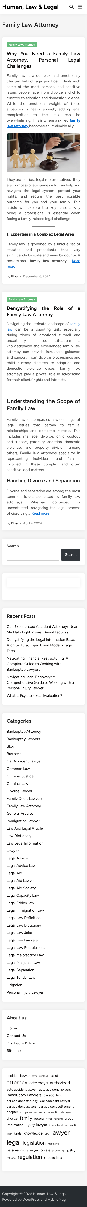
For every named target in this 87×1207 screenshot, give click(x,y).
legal (14, 1142)
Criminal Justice (20, 776)
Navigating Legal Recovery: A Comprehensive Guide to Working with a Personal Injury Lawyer (40, 682)
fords (49, 1118)
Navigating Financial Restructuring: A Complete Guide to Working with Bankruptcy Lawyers (37, 664)
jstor (9, 1133)
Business (14, 754)
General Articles (20, 813)
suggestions (53, 1158)
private (45, 1150)
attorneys (38, 1082)
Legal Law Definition (24, 918)
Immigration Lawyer (23, 821)
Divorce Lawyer (19, 791)
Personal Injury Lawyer (25, 992)
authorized (60, 1082)
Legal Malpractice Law (25, 955)
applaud (43, 1075)
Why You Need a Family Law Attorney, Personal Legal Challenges (43, 60)
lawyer (60, 1132)
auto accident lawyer (22, 1089)
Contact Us (16, 1035)
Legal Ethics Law (20, 903)
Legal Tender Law (21, 977)
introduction (71, 1125)
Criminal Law (17, 783)
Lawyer (13, 850)
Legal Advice (17, 858)
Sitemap (14, 1050)
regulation (30, 1157)
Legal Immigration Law (25, 910)
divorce (12, 1119)
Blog (10, 746)
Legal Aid (14, 873)
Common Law (18, 768)
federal (39, 1119)
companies (26, 1112)
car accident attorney (22, 1101)
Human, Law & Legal (30, 6)
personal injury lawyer (22, 1150)
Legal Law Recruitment (26, 947)
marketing (53, 1143)
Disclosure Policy (21, 1043)
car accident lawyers (22, 1106)
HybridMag (57, 1199)
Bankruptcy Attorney (24, 731)
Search (13, 546)
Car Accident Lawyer (24, 761)
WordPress (31, 1199)
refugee (11, 1157)
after (34, 1075)
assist (54, 1076)
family (26, 1118)
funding (58, 1118)
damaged (66, 1112)
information (15, 1125)
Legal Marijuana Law (23, 962)
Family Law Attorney (22, 44)
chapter (12, 1112)
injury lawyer (36, 1124)
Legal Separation (20, 970)
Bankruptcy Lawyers (23, 739)
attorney (17, 1082)
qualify (70, 1150)
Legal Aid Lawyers (21, 880)
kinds (18, 1133)
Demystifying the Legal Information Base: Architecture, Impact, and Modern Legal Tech (41, 645)
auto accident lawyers (55, 1089)
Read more (40, 513)
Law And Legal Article (25, 828)
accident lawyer (18, 1076)
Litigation (14, 985)
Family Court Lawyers (24, 798)
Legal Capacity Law (23, 895)
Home (12, 1028)
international (56, 1125)
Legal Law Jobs (19, 932)
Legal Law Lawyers (22, 940)
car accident (53, 1095)
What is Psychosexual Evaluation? (34, 695)
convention (53, 1112)
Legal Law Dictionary (24, 925)
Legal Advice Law (21, 865)
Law (47, 1133)
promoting (58, 1150)
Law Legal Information (25, 843)
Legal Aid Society (21, 888)
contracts (39, 1112)
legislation (34, 1143)
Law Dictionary (19, 836)
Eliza (14, 276)
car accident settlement (56, 1106)
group (69, 1119)
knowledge (33, 1133)
